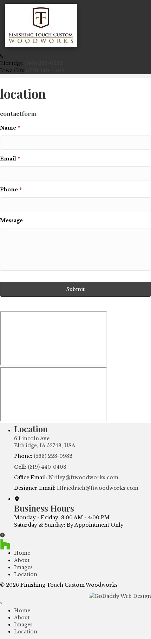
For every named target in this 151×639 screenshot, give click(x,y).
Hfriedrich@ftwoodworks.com (97, 488)
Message (11, 220)
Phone (11, 189)
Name (10, 128)
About (21, 560)
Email (10, 159)
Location (25, 574)
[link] (22, 610)
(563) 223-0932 (43, 63)
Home (22, 553)
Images (23, 567)
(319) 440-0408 (45, 70)
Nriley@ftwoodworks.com (83, 477)
